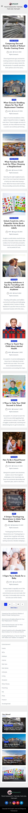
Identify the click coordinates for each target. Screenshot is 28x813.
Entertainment (6, 644)
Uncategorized (6, 703)
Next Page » (14, 607)
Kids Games (5, 668)
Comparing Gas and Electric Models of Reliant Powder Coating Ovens (14, 46)
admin (10, 52)
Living (14, 99)
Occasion (4, 680)
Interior (4, 660)
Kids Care (14, 341)
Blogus (22, 808)
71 (18, 604)
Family (4, 648)
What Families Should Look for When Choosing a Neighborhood (14, 164)
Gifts (14, 513)
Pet (3, 692)
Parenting (14, 279)
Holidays (4, 656)
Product (4, 699)
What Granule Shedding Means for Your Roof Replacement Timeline (14, 105)
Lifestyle (4, 672)
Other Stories (14, 40)
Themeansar (13, 811)
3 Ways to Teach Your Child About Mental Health (14, 346)
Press (3, 696)
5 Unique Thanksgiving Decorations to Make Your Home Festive (14, 519)
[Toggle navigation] (2, 6)
